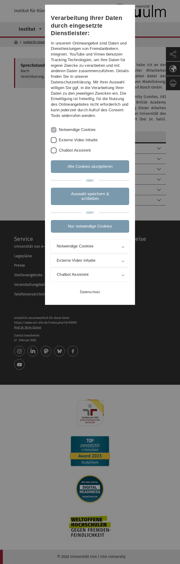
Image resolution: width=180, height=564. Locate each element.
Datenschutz (90, 292)
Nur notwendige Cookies (90, 226)
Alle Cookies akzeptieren (90, 166)
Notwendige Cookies (77, 129)
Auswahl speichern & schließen (90, 196)
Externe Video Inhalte (78, 140)
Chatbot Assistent (75, 150)
